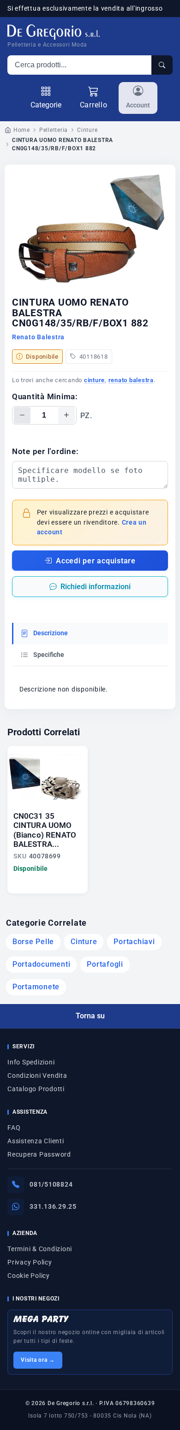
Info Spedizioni (30, 1062)
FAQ (13, 1127)
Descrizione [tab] (50, 633)
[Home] (53, 32)
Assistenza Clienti (35, 1141)
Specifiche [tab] (48, 655)
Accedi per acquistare (96, 560)
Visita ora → (38, 1360)
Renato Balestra (38, 337)
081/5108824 (51, 1184)
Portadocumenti (41, 964)
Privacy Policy (29, 1262)
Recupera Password (39, 1154)
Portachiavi (134, 942)
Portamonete (36, 987)
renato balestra (131, 380)
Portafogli (105, 964)
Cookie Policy (28, 1275)
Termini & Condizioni (39, 1249)
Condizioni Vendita (37, 1075)
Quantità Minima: (45, 396)
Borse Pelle (33, 942)
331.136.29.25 (53, 1206)
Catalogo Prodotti (36, 1089)
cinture (94, 380)
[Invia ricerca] (162, 65)
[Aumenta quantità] (66, 415)
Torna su (90, 1015)
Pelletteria (53, 130)
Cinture (87, 130)
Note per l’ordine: (45, 451)
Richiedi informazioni (95, 586)
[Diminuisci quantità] (22, 415)
